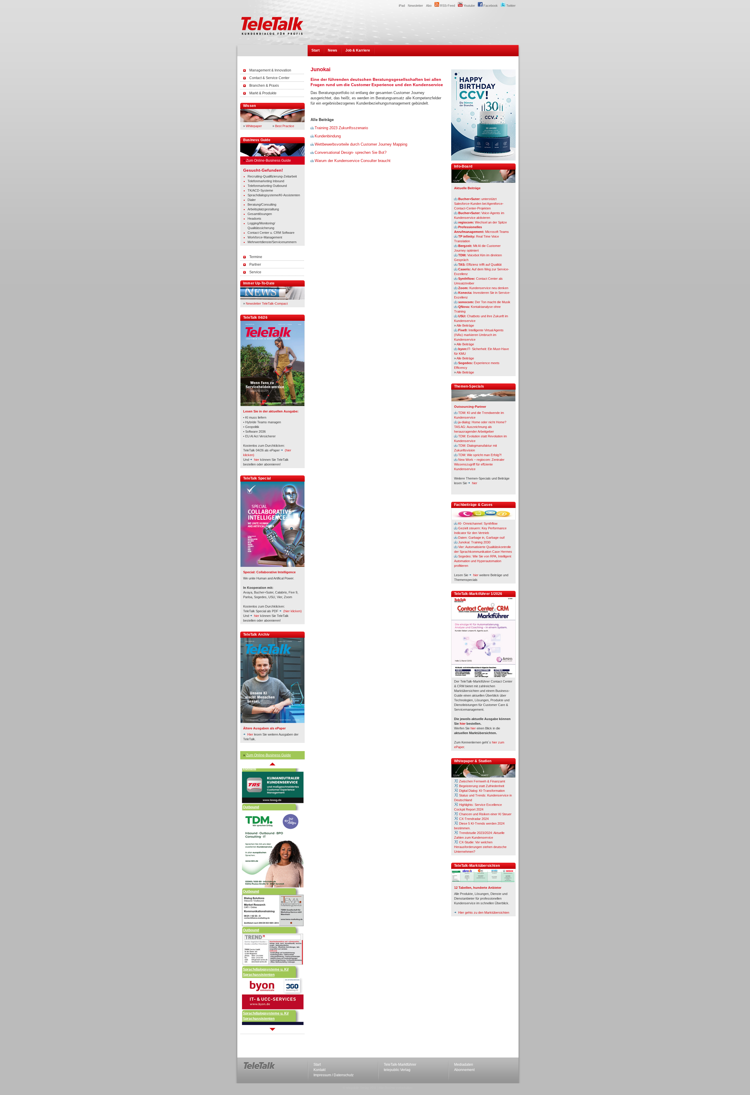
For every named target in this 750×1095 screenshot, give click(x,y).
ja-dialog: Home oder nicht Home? (482, 422)
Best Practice (284, 126)
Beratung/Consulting (262, 204)
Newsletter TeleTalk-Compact (267, 303)
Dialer (252, 200)
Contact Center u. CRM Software (271, 232)
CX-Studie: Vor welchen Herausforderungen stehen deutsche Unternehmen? (480, 846)
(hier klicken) (292, 611)
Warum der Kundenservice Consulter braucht (353, 160)
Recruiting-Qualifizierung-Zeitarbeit (272, 176)
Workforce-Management (265, 237)
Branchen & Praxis (264, 85)
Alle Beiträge (465, 325)
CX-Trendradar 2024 (473, 819)
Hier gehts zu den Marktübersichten (483, 912)
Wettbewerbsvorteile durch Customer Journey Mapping (361, 144)
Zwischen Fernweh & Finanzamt (481, 781)
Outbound (251, 786)
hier (256, 459)
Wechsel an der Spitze (482, 222)
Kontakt (319, 1070)
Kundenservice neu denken (483, 288)
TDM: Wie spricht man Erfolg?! (480, 455)
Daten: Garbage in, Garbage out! (481, 537)
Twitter (510, 5)
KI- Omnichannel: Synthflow (477, 523)
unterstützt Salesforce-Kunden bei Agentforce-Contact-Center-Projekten (479, 203)
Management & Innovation (270, 70)
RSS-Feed (447, 5)
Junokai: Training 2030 (474, 542)
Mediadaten (463, 1064)
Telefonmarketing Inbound (266, 181)
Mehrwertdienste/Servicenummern (272, 242)
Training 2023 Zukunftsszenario (341, 128)
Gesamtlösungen (260, 214)
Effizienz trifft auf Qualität (480, 264)
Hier (250, 734)
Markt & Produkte (263, 93)
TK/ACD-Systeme (260, 190)
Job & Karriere (357, 50)
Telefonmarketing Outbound (267, 185)
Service (255, 272)
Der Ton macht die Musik (484, 302)
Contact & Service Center (269, 78)
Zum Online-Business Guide (268, 160)
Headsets (254, 218)
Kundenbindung (328, 136)
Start (315, 50)
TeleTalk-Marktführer (400, 1064)
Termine (255, 257)
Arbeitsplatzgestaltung (263, 209)
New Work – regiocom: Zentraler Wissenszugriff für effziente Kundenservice (479, 464)
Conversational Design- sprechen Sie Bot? (350, 152)
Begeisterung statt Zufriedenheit (481, 786)
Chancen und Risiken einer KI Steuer (485, 814)
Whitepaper (254, 126)
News (332, 50)
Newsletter (415, 5)
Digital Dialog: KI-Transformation (481, 790)
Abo (429, 5)
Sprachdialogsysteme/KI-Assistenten (274, 195)
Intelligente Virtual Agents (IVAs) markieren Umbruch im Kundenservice (479, 334)
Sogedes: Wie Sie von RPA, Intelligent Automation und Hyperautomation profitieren (482, 561)
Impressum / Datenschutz (333, 1075)
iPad (402, 5)
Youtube (469, 5)
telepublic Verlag (397, 1070)
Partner (255, 264)
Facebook (490, 5)
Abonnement (464, 1070)
